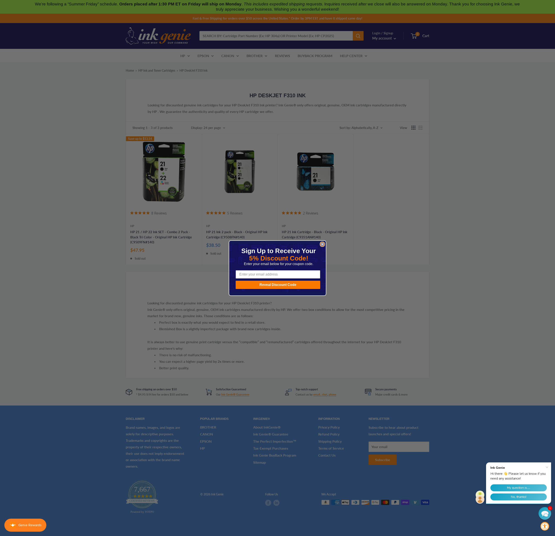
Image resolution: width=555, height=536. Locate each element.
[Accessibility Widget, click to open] (544, 526)
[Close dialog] (322, 244)
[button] (545, 513)
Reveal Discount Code (278, 285)
